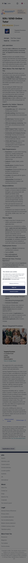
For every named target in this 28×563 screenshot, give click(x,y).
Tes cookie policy (6, 279)
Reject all (14, 287)
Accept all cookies (14, 291)
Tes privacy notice (15, 279)
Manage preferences (14, 283)
